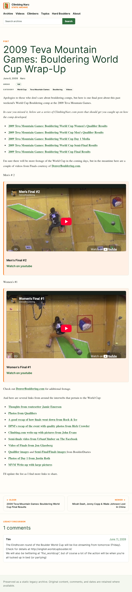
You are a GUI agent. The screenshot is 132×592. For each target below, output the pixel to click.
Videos (20, 13)
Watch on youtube (19, 266)
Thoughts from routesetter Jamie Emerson (34, 407)
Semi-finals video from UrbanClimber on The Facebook (42, 439)
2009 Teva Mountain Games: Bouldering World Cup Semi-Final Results (53, 145)
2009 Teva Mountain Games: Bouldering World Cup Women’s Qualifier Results (57, 126)
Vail (18, 84)
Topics (45, 13)
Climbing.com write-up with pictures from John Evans (42, 432)
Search (69, 21)
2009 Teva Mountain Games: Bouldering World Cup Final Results (49, 152)
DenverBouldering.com (66, 166)
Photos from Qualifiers (22, 413)
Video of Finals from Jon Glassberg (30, 445)
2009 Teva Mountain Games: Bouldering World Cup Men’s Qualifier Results (56, 132)
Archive (8, 13)
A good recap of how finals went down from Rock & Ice (42, 419)
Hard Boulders (61, 13)
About (76, 13)
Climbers (32, 13)
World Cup (22, 89)
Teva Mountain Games (39, 89)
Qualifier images (18, 452)
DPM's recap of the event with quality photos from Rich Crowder (49, 426)
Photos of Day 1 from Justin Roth (29, 458)
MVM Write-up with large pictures (30, 465)
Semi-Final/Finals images (51, 452)
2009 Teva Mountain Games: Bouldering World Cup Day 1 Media (49, 139)
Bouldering (57, 89)
